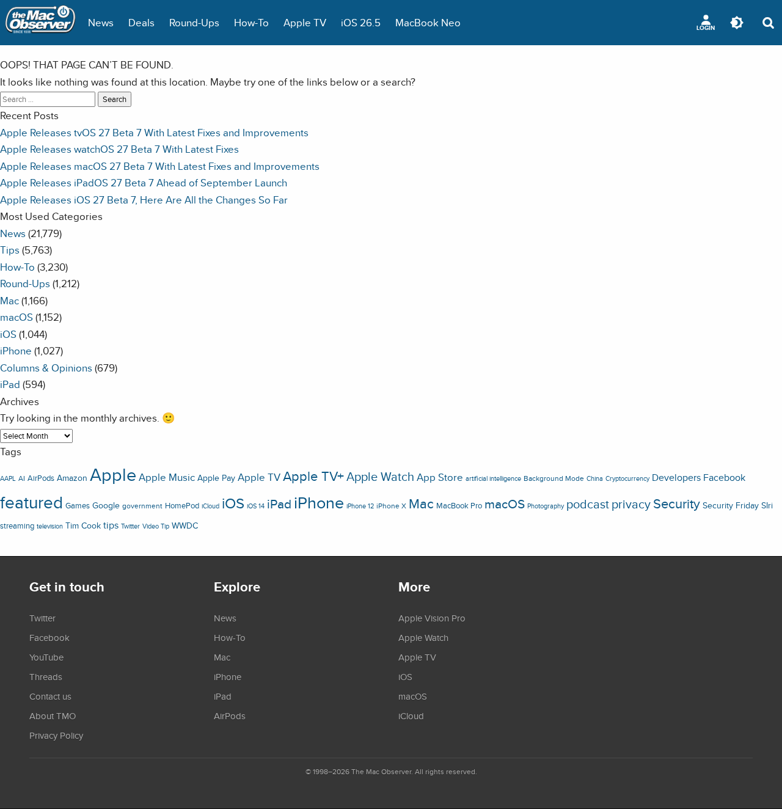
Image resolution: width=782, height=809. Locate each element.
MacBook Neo (428, 22)
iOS (8, 334)
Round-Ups (194, 22)
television (50, 526)
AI (21, 478)
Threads (45, 676)
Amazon (72, 478)
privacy (631, 504)
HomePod (182, 505)
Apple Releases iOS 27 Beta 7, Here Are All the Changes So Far (144, 199)
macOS (16, 316)
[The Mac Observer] (40, 22)
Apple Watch (380, 476)
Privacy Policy (56, 735)
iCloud (210, 506)
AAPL (8, 478)
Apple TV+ (313, 476)
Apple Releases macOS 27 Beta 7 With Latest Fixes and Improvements (160, 166)
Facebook (724, 477)
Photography (545, 506)
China (594, 478)
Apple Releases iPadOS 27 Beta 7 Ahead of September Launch (143, 182)
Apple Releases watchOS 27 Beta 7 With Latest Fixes (119, 148)
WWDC (185, 525)
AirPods (40, 478)
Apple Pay (216, 478)
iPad (10, 384)
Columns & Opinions (46, 367)
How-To (251, 22)
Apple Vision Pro (432, 617)
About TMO (52, 715)
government (142, 505)
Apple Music (167, 477)
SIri (767, 505)
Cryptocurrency (627, 478)
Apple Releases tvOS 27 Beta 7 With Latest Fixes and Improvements (154, 132)
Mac (9, 300)
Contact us (50, 696)
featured (31, 502)
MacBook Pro (459, 505)
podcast (587, 504)
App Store (440, 477)
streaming (17, 526)
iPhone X (391, 506)
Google (106, 505)
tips (111, 525)
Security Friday (731, 505)
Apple (113, 474)
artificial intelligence (493, 478)
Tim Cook (83, 525)
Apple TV (304, 22)
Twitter (130, 526)
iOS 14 (256, 506)
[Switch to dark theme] (737, 22)
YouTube (46, 657)
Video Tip (155, 526)
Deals (141, 22)
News (101, 22)
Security (676, 503)
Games (77, 505)
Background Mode (554, 478)
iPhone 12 (360, 506)
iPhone (16, 350)
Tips (10, 249)
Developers (676, 477)
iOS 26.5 (361, 22)
